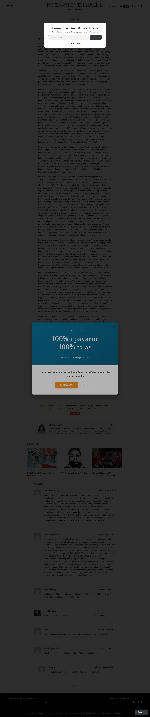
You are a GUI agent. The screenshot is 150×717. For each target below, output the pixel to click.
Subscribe (96, 37)
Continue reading (75, 43)
